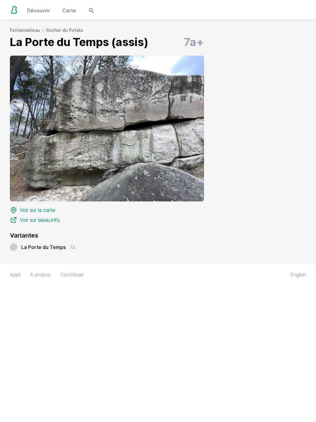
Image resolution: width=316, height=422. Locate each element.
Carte (69, 10)
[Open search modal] (91, 10)
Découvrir (38, 10)
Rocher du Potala (64, 30)
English (298, 275)
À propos (40, 275)
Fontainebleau (25, 30)
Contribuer (72, 275)
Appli (15, 275)
